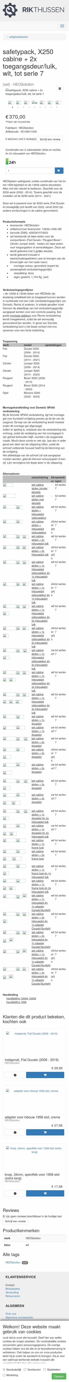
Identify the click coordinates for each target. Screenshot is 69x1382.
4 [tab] (29, 107)
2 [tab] (18, 107)
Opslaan (59, 1376)
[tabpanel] (34, 102)
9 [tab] (57, 107)
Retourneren (13, 1296)
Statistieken (54, 1369)
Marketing (12, 1375)
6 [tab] (40, 107)
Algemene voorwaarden (19, 1317)
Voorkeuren (34, 1369)
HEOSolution (16, 1262)
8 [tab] (51, 107)
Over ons (11, 1313)
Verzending (12, 1292)
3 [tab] (23, 107)
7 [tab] (45, 107)
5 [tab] (34, 107)
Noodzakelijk (13, 1369)
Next (64, 102)
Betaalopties (13, 1288)
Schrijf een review (50, 139)
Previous (4, 102)
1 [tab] (12, 107)
